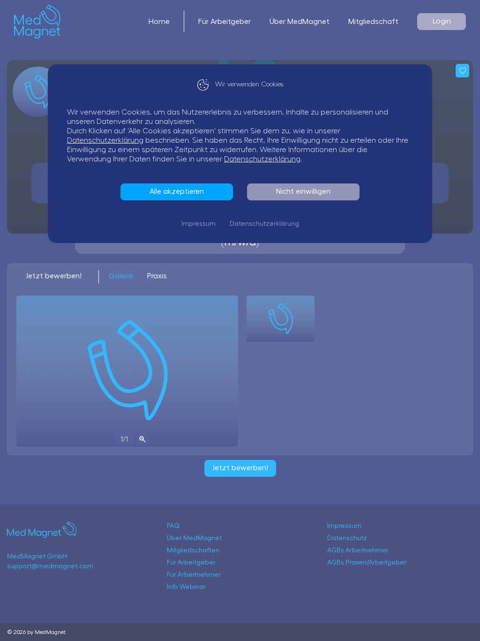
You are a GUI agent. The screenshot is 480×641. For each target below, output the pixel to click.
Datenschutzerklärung (105, 140)
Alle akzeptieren (177, 191)
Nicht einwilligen (303, 191)
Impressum (198, 224)
